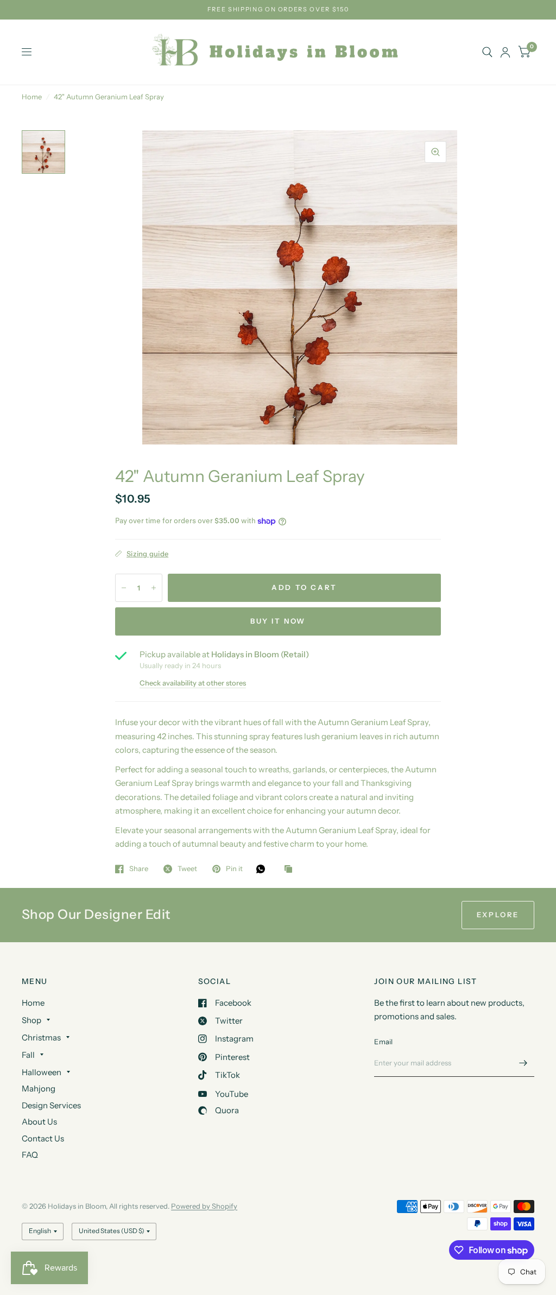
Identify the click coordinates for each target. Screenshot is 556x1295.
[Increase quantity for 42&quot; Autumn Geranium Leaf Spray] (154, 587)
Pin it (234, 869)
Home (32, 96)
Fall (28, 1055)
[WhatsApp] (263, 869)
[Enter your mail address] (523, 1063)
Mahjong (38, 1088)
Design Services (51, 1105)
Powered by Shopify (204, 1206)
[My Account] (505, 52)
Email (383, 1041)
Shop (31, 1020)
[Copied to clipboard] (291, 869)
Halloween (41, 1072)
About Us (39, 1121)
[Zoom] (435, 152)
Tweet (187, 869)
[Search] (487, 52)
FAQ (30, 1155)
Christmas (41, 1037)
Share (138, 869)
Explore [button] (498, 914)
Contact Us (43, 1138)
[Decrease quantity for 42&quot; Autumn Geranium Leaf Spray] (124, 587)
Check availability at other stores (193, 683)
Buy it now (278, 621)
